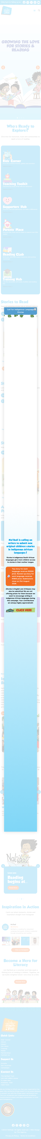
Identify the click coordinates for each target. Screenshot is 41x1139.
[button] (35, 309)
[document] (20, 569)
